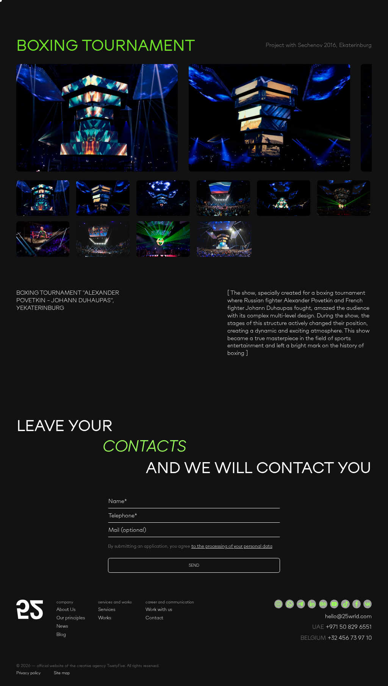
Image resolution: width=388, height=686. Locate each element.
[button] (70, 602)
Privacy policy (28, 672)
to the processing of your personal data (231, 546)
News (62, 626)
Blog (61, 634)
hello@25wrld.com (348, 616)
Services (106, 609)
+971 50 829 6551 (349, 627)
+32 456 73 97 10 (350, 638)
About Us (65, 609)
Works (104, 617)
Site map (62, 672)
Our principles (70, 617)
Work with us (159, 609)
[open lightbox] (97, 118)
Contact (154, 617)
